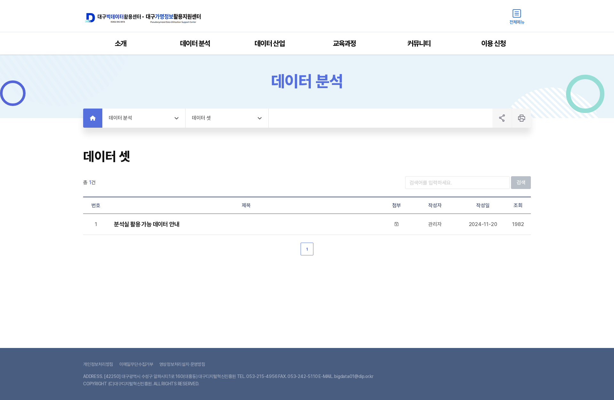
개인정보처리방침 (98, 364)
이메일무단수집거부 (136, 364)
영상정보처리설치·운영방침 (182, 364)
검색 (520, 182)
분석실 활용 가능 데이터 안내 (146, 224)
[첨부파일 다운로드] (396, 224)
